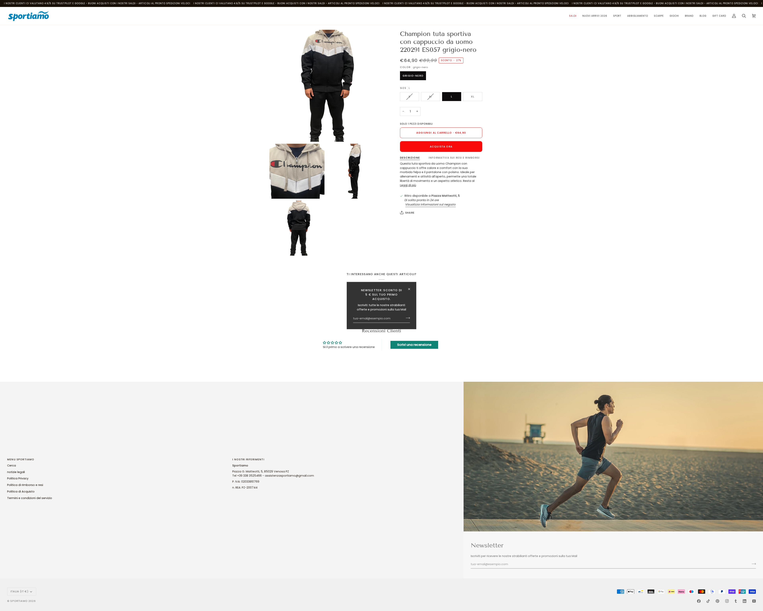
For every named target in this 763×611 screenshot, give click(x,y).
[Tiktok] (708, 601)
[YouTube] (754, 601)
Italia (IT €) (19, 591)
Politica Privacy (17, 478)
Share (409, 213)
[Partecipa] (406, 318)
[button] (572, 16)
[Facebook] (699, 601)
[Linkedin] (744, 601)
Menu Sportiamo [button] (20, 459)
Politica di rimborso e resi (25, 485)
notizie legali (16, 472)
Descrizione (410, 158)
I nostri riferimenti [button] (248, 459)
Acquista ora (441, 146)
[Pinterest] (717, 601)
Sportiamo (19, 601)
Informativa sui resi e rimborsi (454, 158)
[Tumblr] (736, 601)
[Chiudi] (410, 289)
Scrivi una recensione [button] (414, 344)
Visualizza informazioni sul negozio (430, 204)
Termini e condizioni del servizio (29, 498)
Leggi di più (408, 185)
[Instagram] (727, 601)
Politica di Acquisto (21, 491)
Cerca (11, 465)
